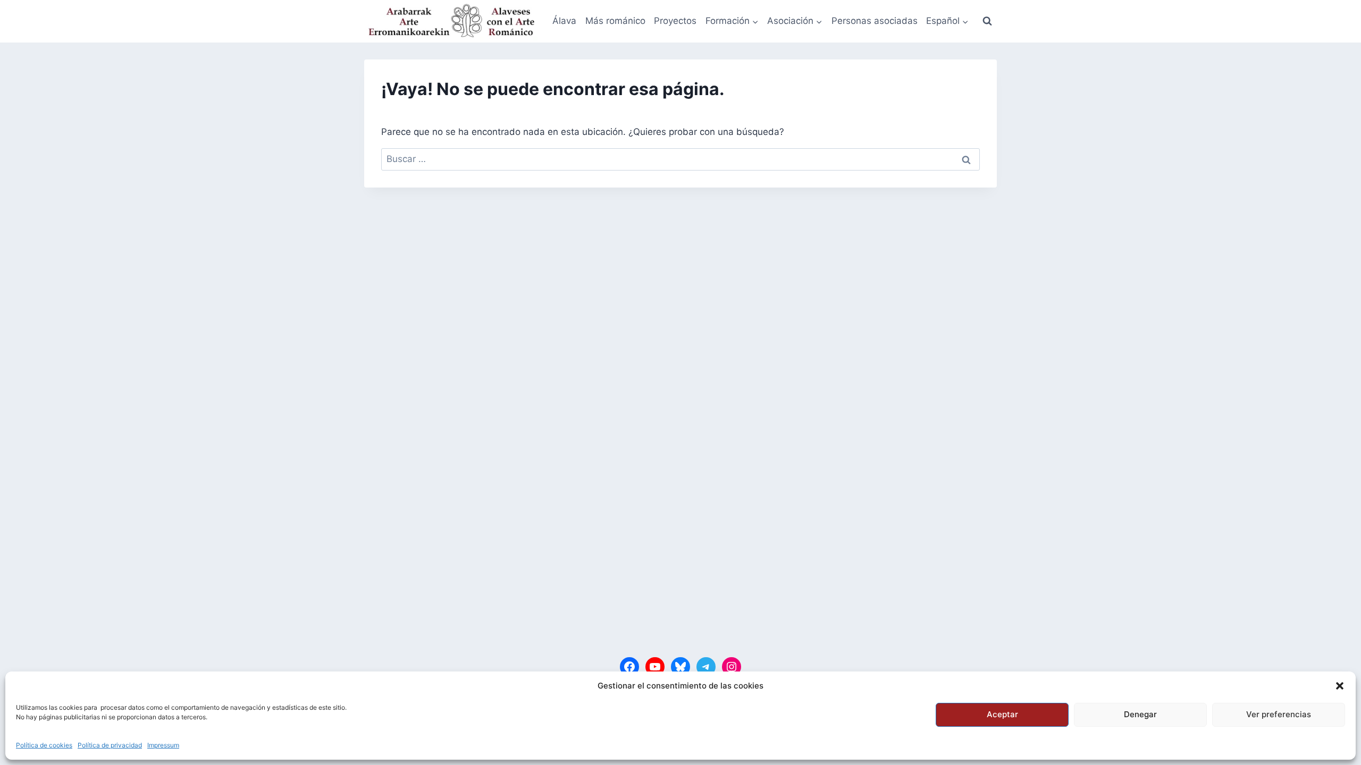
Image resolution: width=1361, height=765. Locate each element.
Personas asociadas (874, 20)
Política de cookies (44, 745)
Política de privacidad (110, 745)
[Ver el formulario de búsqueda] (987, 21)
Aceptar (1002, 714)
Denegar (1140, 714)
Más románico (615, 20)
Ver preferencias (1278, 714)
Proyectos (675, 20)
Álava (564, 20)
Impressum (163, 745)
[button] (1339, 686)
